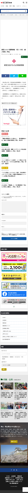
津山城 (3, 358)
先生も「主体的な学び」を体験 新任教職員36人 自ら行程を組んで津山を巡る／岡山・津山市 (7, 415)
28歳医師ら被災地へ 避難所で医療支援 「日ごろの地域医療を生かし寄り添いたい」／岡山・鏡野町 (7, 395)
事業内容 (4, 323)
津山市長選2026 (5, 356)
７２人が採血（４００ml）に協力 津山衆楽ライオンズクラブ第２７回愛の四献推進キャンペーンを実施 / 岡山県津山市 (14, 174)
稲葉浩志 (11, 356)
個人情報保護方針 (6, 339)
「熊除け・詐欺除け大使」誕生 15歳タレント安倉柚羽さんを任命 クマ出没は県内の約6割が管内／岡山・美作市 (21, 415)
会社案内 (4, 320)
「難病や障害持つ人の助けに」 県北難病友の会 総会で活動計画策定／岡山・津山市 (14, 139)
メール (3, 220)
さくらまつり (17, 356)
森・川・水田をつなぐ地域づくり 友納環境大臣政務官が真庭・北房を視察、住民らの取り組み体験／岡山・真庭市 (21, 396)
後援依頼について (6, 325)
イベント (24, 6)
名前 (3, 214)
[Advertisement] (14, 27)
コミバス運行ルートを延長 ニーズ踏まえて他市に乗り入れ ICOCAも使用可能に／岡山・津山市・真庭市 (14, 161)
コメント (4, 200)
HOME (2, 6)
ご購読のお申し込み (7, 331)
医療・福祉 (18, 54)
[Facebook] (6, 75)
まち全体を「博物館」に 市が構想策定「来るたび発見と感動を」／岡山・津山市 (14, 186)
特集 (7, 6)
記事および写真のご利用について (10, 336)
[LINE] (22, 75)
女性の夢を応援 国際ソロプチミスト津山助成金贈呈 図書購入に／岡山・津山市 (14, 150)
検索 (4, 369)
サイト (3, 226)
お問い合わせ (5, 333)
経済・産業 (5, 167)
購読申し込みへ (14, 441)
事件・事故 (12, 6)
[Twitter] (14, 75)
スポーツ (18, 6)
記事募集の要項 (6, 328)
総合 (16, 14)
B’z (22, 356)
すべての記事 (10, 14)
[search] (25, 11)
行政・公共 (21, 14)
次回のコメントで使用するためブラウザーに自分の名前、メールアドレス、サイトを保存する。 (14, 235)
